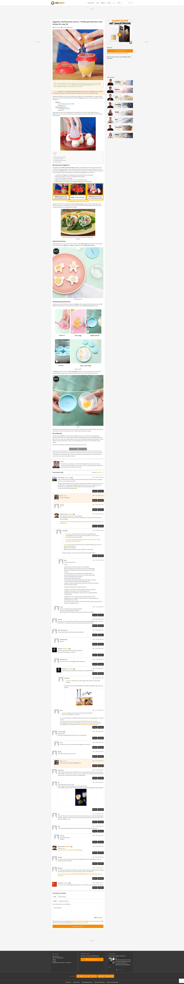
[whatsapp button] (92, 976)
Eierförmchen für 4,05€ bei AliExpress (67, 93)
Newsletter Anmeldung (120, 50)
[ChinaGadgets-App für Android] (73, 477)
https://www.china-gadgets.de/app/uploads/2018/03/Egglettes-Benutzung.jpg (79, 721)
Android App (110, 976)
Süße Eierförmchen (58, 158)
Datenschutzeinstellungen (112, 982)
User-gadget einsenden (92, 959)
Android (59, 86)
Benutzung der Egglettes (60, 157)
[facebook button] (78, 976)
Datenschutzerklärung (79, 921)
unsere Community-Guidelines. (80, 922)
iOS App (102, 976)
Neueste (98, 472)
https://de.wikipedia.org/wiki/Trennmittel (88, 724)
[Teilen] (78, 449)
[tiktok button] (88, 976)
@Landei (66, 544)
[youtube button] (81, 976)
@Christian (69, 680)
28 (57, 27)
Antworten (100, 491)
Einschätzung (57, 162)
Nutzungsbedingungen (94, 921)
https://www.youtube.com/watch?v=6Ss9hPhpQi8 (70, 850)
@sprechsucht (69, 534)
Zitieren (95, 491)
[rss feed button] (95, 976)
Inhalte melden (76, 982)
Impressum (68, 982)
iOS (65, 86)
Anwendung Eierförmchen (60, 160)
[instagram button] (85, 976)
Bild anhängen (98, 917)
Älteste (101, 472)
